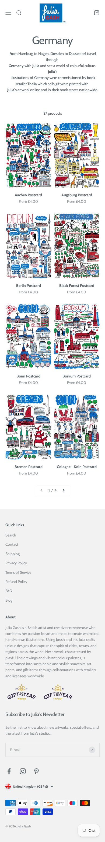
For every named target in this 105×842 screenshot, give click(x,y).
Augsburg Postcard (76, 195)
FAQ (8, 590)
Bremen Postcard (29, 466)
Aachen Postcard (28, 195)
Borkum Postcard (76, 376)
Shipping (12, 553)
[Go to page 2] (63, 490)
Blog (8, 600)
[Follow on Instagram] (22, 771)
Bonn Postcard (28, 376)
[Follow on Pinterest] (36, 771)
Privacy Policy (16, 563)
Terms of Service (18, 572)
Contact (11, 544)
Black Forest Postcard (76, 285)
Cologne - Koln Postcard (77, 466)
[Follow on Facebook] (9, 771)
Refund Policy (16, 581)
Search (10, 535)
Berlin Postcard (28, 285)
